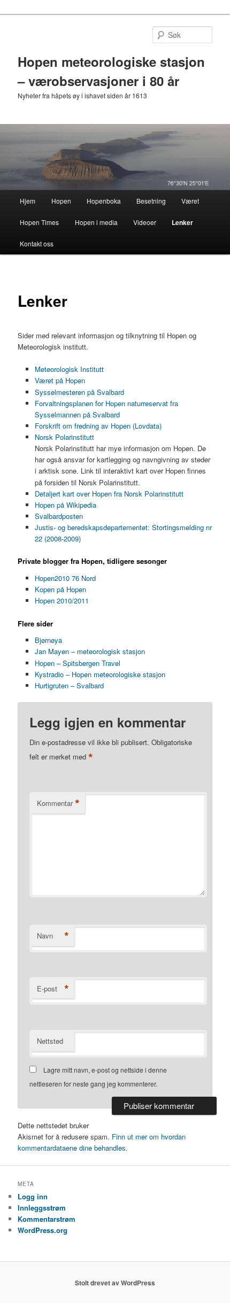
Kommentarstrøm (46, 1219)
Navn (53, 935)
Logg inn (33, 1196)
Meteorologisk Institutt (69, 369)
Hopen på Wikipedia (65, 505)
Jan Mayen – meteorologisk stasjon (90, 651)
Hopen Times (39, 222)
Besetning (151, 200)
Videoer (144, 222)
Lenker (182, 222)
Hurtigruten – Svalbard (69, 685)
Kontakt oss (36, 243)
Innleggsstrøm (42, 1208)
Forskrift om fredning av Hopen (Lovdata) (98, 426)
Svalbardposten (59, 516)
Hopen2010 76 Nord (65, 578)
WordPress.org (42, 1230)
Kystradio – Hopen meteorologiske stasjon (100, 674)
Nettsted (50, 1041)
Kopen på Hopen (60, 589)
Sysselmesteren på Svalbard (79, 392)
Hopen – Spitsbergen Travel (77, 663)
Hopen (61, 200)
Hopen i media (96, 222)
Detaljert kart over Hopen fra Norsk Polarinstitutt (109, 493)
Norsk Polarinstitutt (64, 437)
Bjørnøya (48, 640)
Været (190, 200)
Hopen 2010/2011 (62, 600)
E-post (53, 988)
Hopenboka (104, 200)
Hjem (27, 200)
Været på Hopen (60, 380)
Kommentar (58, 803)
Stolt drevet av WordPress (115, 1283)
